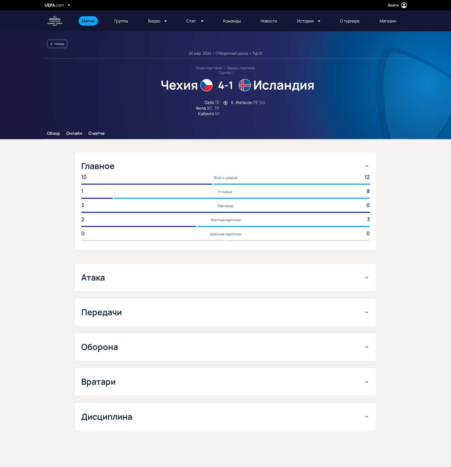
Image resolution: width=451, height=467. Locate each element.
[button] (157, 21)
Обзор (53, 133)
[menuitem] (91, 21)
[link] (88, 21)
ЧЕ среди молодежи (55, 21)
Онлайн (74, 133)
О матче (96, 133)
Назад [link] (59, 44)
